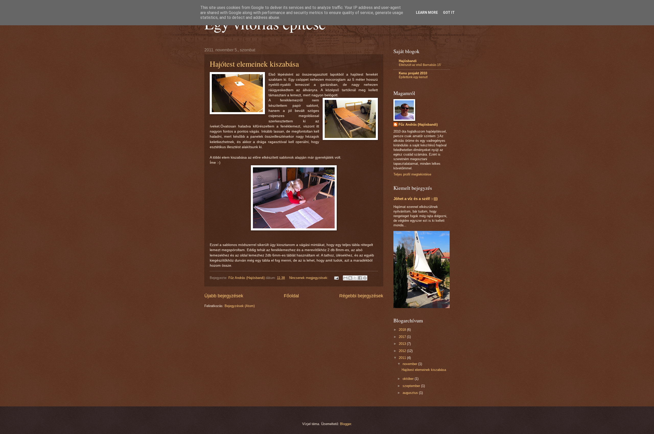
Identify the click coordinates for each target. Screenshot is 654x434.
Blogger (345, 424)
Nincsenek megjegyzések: (309, 278)
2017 (403, 337)
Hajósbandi (408, 61)
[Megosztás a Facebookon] (360, 277)
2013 (403, 344)
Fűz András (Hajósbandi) (418, 124)
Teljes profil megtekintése (412, 174)
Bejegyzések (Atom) (240, 306)
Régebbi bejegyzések (361, 295)
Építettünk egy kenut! (413, 77)
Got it (449, 12)
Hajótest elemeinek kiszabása (254, 63)
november (410, 364)
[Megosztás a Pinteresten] (364, 277)
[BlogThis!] (350, 277)
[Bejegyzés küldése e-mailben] (336, 278)
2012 (403, 351)
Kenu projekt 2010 (413, 73)
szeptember (412, 386)
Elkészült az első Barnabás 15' (420, 65)
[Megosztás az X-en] (355, 277)
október (409, 379)
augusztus (411, 393)
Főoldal (291, 295)
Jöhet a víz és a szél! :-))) (415, 198)
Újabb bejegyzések (223, 295)
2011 (403, 358)
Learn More (427, 12)
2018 (403, 330)
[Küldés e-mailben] (345, 277)
